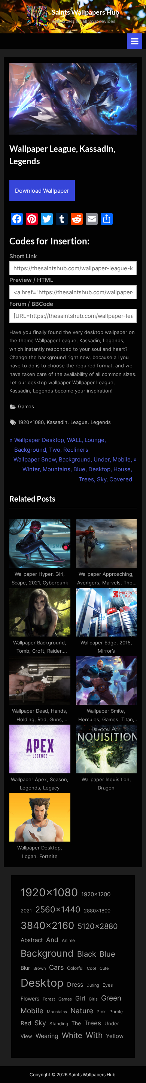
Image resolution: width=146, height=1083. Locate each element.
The (76, 1023)
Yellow (115, 1036)
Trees (92, 1023)
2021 (26, 911)
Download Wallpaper (42, 190)
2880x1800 (97, 911)
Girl (80, 998)
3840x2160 (47, 925)
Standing (58, 1023)
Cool (91, 968)
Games (26, 406)
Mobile (32, 1010)
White (72, 1035)
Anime (68, 940)
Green (111, 998)
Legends (101, 422)
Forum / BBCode (31, 303)
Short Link (23, 256)
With (94, 1035)
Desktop (42, 982)
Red (26, 1023)
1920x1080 (31, 422)
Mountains (57, 1012)
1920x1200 (95, 894)
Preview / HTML (31, 279)
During (92, 985)
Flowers (30, 999)
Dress (75, 984)
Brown (39, 968)
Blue (107, 954)
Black (86, 954)
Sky (40, 1023)
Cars (56, 967)
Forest (49, 999)
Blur (25, 968)
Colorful (75, 968)
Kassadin (57, 422)
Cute (104, 968)
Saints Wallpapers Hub (85, 12)
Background (47, 953)
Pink (101, 1011)
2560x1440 (57, 909)
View (26, 1036)
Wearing (47, 1036)
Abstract (32, 940)
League (79, 422)
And (52, 940)
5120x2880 (97, 926)
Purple (116, 1011)
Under (111, 1023)
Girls (93, 999)
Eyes (108, 985)
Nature (81, 1011)
